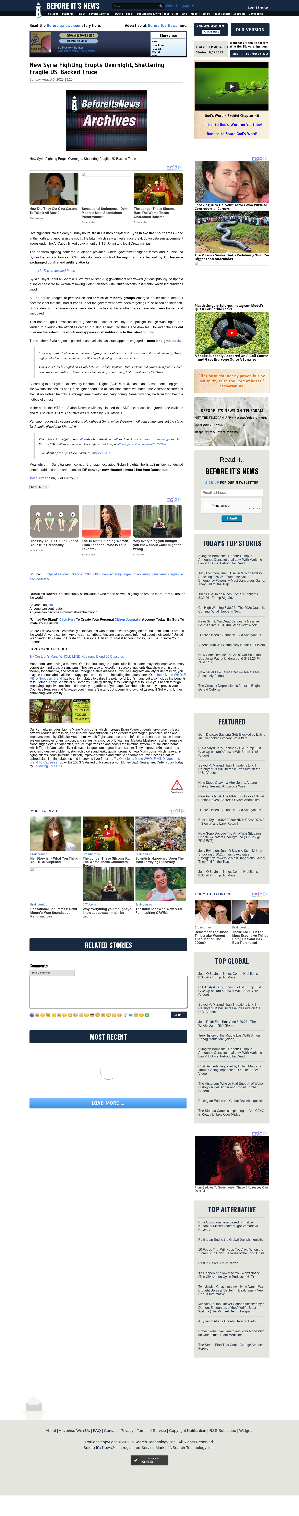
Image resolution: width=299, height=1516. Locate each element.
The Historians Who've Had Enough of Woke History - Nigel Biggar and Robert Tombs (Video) (230, 1087)
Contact (111, 1430)
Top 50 (205, 13)
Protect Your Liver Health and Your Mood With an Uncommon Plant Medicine (231, 1333)
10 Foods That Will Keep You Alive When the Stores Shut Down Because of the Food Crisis (231, 1251)
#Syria (121, 444)
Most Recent (221, 13)
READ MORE (39, 486)
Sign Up (263, 7)
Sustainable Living (149, 13)
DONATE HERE (211, 31)
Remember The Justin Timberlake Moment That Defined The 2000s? (212, 937)
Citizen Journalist (128, 619)
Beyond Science (99, 13)
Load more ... (108, 1103)
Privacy (127, 1430)
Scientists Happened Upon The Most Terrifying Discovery (159, 860)
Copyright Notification (187, 1430)
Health (81, 13)
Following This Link (48, 766)
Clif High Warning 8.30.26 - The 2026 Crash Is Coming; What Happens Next (231, 609)
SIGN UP (212, 482)
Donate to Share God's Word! (232, 133)
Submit (232, 518)
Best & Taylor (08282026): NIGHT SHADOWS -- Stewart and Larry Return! (231, 821)
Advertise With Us (74, 1430)
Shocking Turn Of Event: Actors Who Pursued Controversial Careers (231, 207)
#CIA (83, 439)
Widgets (246, 1430)
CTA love (138, 554)
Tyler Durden (38, 478)
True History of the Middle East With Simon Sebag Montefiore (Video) (229, 1037)
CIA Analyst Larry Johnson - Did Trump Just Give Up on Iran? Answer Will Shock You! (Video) (229, 751)
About (51, 1430)
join (50, 605)
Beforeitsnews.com (63, 25)
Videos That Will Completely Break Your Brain (231, 645)
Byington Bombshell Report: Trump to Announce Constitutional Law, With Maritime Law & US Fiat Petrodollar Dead (230, 559)
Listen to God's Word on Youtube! (232, 124)
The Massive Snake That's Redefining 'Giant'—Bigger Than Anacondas (232, 257)
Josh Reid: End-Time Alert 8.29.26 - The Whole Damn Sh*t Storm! (227, 1023)
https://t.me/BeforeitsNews (216, 432)
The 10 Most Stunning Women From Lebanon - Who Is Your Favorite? (105, 545)
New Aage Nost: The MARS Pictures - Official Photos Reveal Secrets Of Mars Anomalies (231, 798)
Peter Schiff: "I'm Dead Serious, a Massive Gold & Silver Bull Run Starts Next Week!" (228, 623)
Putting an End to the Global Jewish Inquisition (231, 1101)
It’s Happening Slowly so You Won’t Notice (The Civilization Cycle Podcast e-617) (229, 1275)
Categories (256, 13)
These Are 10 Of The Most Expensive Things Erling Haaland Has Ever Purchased (250, 937)
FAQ (97, 1430)
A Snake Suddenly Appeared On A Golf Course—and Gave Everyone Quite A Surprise (231, 358)
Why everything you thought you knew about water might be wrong (157, 545)
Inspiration (171, 13)
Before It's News (73, 5)
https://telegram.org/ (251, 418)
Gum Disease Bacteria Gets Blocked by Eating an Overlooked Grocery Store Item (231, 736)
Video (194, 13)
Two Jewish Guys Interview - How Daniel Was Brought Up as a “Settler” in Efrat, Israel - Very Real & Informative (231, 1290)
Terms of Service (151, 1430)
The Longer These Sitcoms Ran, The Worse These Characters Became (107, 862)
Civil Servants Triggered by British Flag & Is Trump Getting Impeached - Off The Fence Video (229, 1070)
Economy (67, 13)
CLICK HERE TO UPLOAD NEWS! (249, 54)
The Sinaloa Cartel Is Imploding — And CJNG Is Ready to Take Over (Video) (231, 1112)
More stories (88, 50)
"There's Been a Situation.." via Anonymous (229, 635)
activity (176, 341)
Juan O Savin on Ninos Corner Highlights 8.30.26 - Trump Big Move (228, 596)
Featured (53, 13)
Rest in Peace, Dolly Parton (218, 1263)
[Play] (232, 86)
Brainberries (37, 550)
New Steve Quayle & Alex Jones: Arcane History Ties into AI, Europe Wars (227, 784)
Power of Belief (123, 13)
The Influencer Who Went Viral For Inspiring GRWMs (158, 910)
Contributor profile (68, 50)
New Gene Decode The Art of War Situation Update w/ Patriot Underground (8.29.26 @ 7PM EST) (229, 658)
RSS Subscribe (222, 1430)
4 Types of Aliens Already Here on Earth (227, 1321)
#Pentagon (164, 439)
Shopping (239, 13)
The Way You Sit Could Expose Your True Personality (54, 543)
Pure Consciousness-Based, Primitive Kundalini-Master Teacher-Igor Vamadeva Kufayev (228, 1226)
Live (184, 13)
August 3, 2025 (102, 452)
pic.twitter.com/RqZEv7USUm (147, 444)
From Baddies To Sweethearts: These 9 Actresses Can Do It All (231, 1189)
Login (251, 7)
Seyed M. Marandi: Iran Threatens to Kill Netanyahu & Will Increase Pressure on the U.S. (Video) (229, 769)
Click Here (67, 619)
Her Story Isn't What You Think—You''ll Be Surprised (55, 860)
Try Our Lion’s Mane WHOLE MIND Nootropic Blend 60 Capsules (76, 656)
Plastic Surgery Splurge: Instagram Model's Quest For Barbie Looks (229, 307)
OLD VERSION (250, 30)
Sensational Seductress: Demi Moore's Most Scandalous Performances (53, 912)
